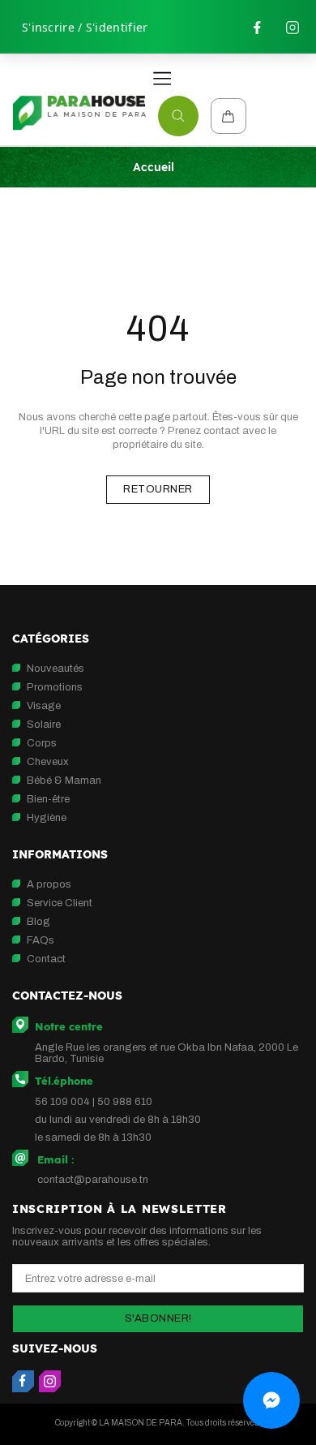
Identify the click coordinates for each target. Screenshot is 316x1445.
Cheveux (48, 762)
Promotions (55, 687)
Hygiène (46, 818)
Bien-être (48, 799)
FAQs (40, 940)
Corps (42, 743)
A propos (49, 884)
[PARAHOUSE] (79, 113)
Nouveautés (55, 668)
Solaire (44, 724)
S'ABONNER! (158, 1318)
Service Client (59, 903)
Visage (44, 706)
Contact (46, 959)
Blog (38, 921)
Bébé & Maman (64, 780)
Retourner (158, 489)
